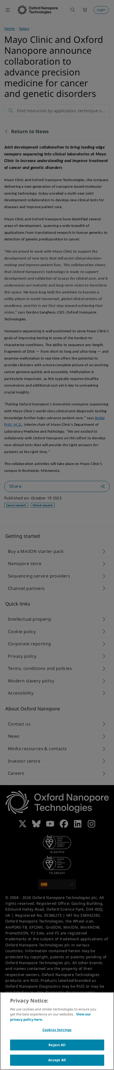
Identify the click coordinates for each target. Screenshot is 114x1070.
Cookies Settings (57, 1029)
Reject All (57, 1044)
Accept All (57, 1060)
